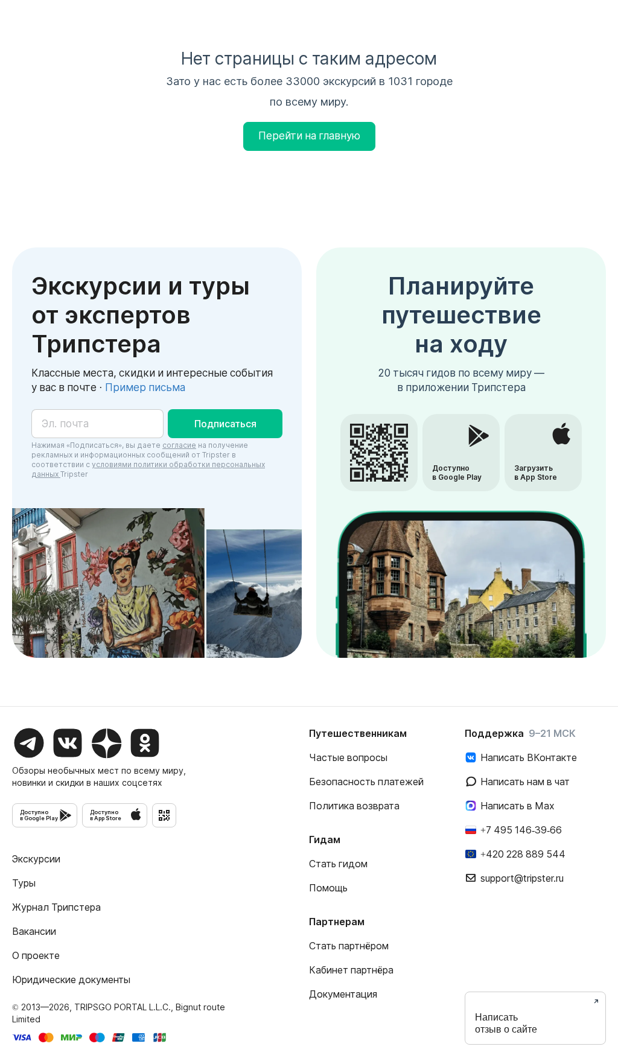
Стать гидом (338, 864)
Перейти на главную (309, 136)
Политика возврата (354, 806)
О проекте (36, 955)
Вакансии (34, 931)
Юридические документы (71, 979)
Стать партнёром (349, 946)
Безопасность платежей (366, 782)
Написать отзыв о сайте (506, 1023)
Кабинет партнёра (351, 970)
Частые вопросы (348, 757)
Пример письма (145, 387)
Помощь (328, 888)
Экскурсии (36, 859)
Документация (343, 994)
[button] (225, 423)
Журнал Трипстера (56, 907)
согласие (179, 445)
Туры (24, 883)
